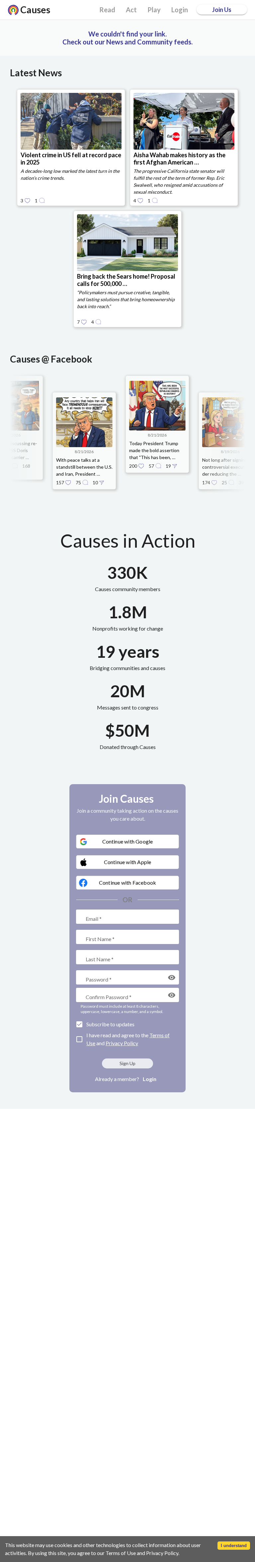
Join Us (221, 9)
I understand (234, 1545)
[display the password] (171, 977)
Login (149, 1079)
